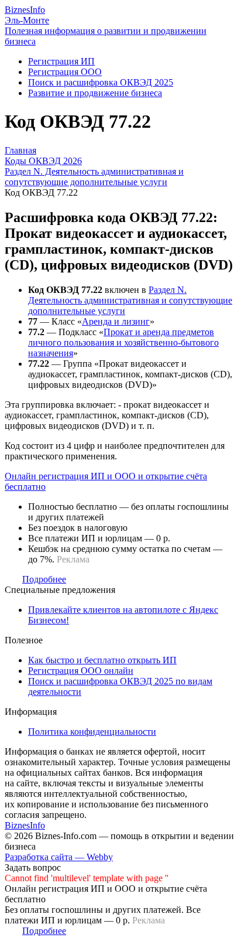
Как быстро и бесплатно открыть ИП (102, 660)
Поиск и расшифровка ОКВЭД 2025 (100, 82)
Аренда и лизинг (116, 321)
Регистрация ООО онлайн (80, 671)
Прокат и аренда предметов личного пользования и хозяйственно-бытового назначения (123, 342)
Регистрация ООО (65, 72)
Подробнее (44, 579)
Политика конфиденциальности (92, 732)
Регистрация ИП (61, 61)
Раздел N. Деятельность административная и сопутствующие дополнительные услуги (130, 300)
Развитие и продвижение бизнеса (95, 93)
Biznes (25, 10)
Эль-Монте (27, 20)
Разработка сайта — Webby (59, 857)
